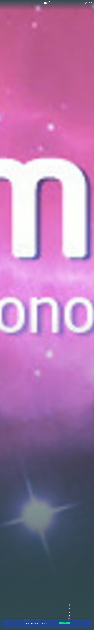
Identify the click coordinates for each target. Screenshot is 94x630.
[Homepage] (47, 2)
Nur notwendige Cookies (64, 625)
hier (46, 623)
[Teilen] (69, 616)
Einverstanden (64, 622)
